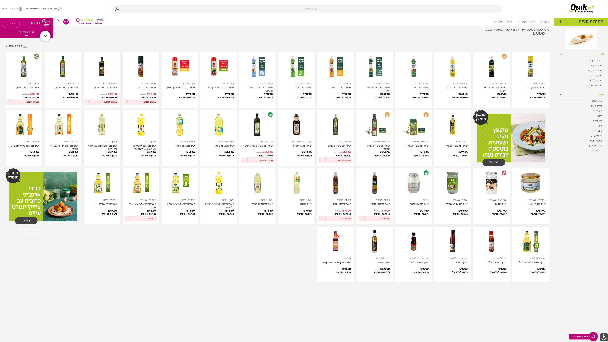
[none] (530, 80)
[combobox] (307, 9)
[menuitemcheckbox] (581, 61)
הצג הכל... (596, 150)
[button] (44, 8)
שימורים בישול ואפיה (531, 30)
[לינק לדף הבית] (581, 8)
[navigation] (581, 22)
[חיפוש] (117, 9)
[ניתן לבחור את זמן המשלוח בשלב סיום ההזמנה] (78, 20)
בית (547, 30)
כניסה (4, 9)
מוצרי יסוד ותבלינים (506, 30)
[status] (47, 23)
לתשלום (11, 24)
